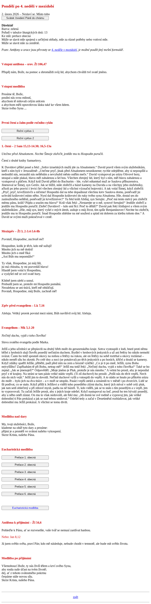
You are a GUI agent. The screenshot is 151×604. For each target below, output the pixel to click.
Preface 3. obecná (25, 472)
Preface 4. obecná (25, 479)
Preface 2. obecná (25, 464)
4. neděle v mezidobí (64, 49)
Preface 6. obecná (25, 493)
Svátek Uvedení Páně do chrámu (25, 18)
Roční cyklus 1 (25, 130)
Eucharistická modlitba (25, 507)
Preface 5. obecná (25, 486)
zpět (75, 597)
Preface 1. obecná (25, 457)
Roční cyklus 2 (25, 138)
